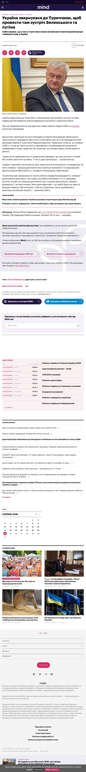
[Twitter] (40, 674)
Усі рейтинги (8, 407)
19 (16, 530)
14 (27, 527)
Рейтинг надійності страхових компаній (61, 386)
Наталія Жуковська (16, 280)
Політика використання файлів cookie (43, 740)
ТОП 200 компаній (51, 375)
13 (22, 527)
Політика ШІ (43, 730)
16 (38, 527)
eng (6, 2)
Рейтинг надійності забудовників (58, 403)
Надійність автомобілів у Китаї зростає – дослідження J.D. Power (31, 469)
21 (27, 530)
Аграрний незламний (52, 392)
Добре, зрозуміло (52, 769)
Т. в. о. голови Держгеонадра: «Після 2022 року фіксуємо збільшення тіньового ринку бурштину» (61, 581)
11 (10, 527)
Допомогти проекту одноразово (61, 254)
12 (16, 527)
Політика (28, 14)
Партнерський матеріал (11, 578)
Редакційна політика (43, 727)
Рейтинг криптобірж (52, 380)
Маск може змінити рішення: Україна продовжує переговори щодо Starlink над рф (39, 200)
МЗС (26, 286)
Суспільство (14, 14)
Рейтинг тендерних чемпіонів (56, 398)
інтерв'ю (75, 126)
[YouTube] (51, 674)
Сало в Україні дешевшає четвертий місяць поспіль (25, 434)
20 (22, 530)
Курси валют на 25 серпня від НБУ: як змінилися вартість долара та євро (35, 463)
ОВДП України (7, 360)
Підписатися (79, 2)
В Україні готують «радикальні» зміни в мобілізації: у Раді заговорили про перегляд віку (41, 204)
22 (33, 530)
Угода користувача (43, 733)
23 (38, 530)
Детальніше (39, 769)
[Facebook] (34, 674)
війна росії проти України (12, 286)
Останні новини (8, 422)
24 (5, 533)
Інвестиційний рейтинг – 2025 (56, 369)
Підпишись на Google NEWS (20, 301)
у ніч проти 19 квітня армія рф (56, 212)
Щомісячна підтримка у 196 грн (19, 254)
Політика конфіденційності (43, 736)
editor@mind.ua (22, 266)
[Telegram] (45, 674)
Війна (22, 14)
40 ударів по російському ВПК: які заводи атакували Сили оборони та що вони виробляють (39, 764)
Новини (5, 14)
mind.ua (5, 698)
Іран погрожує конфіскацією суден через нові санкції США (29, 428)
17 (5, 530)
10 (5, 527)
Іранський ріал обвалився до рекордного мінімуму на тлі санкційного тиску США (41, 439)
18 (10, 530)
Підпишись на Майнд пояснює (63, 301)
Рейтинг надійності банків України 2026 (61, 363)
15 (32, 527)
